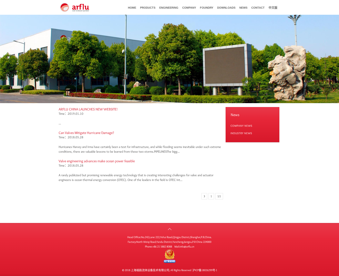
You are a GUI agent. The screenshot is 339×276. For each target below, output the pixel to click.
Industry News (241, 133)
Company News (241, 125)
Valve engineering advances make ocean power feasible (97, 161)
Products (147, 7)
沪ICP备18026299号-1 (204, 270)
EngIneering (168, 7)
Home (132, 7)
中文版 (273, 7)
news (243, 7)
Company (189, 7)
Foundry (206, 7)
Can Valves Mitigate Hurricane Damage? (86, 133)
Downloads (226, 7)
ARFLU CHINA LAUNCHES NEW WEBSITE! (88, 109)
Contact (258, 7)
